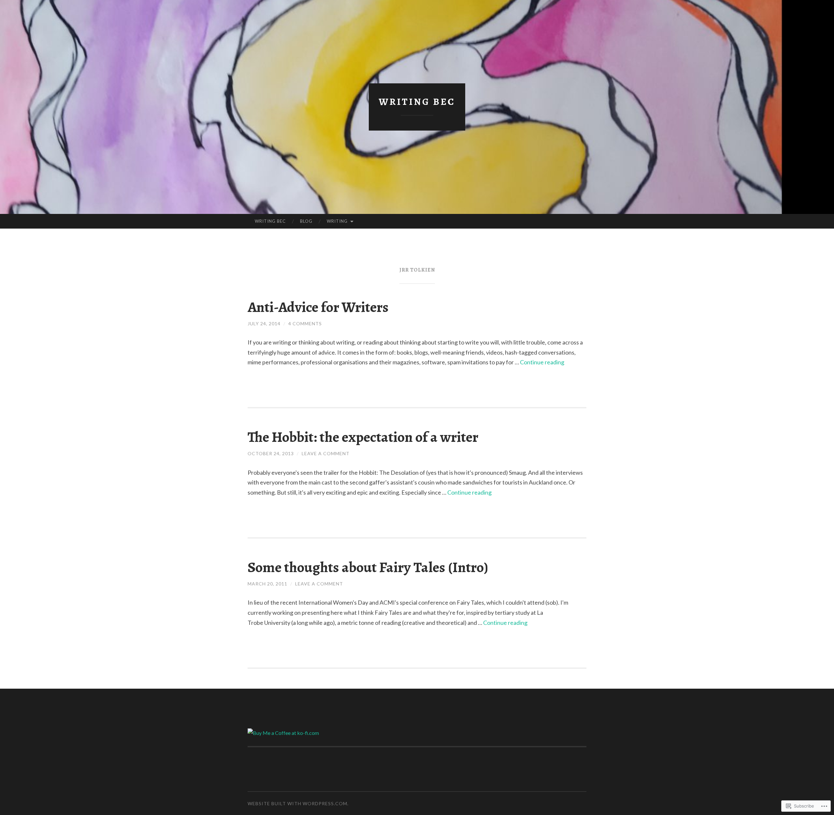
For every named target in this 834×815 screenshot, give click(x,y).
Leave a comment (326, 453)
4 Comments (305, 323)
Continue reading (542, 362)
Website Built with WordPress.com (297, 803)
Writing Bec (417, 101)
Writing (337, 221)
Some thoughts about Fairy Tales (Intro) (368, 567)
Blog (306, 221)
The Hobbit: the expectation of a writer (363, 437)
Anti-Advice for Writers (318, 307)
